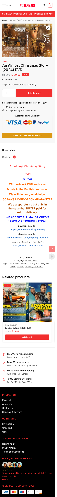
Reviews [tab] (8, 157)
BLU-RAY (40, 263)
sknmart (28, 266)
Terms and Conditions (13, 451)
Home (4, 20)
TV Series (38, 266)
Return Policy (8, 443)
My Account (8, 424)
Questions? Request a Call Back (27, 135)
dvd (47, 263)
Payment (6, 400)
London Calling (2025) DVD (18, 328)
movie (13, 266)
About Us (7, 404)
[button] (49, 5)
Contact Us (7, 408)
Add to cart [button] (27, 337)
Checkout (7, 428)
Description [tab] (8, 150)
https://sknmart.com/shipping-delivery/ (27, 237)
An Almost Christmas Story (21, 263)
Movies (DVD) (16, 20)
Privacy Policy (9, 447)
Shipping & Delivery (12, 412)
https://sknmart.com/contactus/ (27, 245)
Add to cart (34, 93)
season (20, 266)
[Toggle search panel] (44, 5)
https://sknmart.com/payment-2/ (27, 229)
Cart (4, 431)
